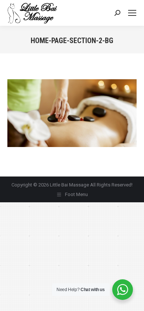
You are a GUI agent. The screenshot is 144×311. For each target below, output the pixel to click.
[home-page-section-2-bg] (72, 113)
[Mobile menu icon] (132, 12)
